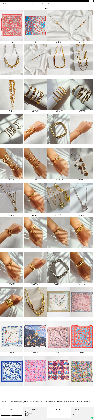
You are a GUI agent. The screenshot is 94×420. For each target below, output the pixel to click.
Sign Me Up (11, 415)
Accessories (4, 6)
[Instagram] (25, 417)
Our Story (26, 410)
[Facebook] (27, 417)
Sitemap (26, 415)
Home (1, 6)
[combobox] (82, 3)
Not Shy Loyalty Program (28, 413)
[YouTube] (28, 417)
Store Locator (27, 414)
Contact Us (26, 412)
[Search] (82, 3)
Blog (26, 411)
